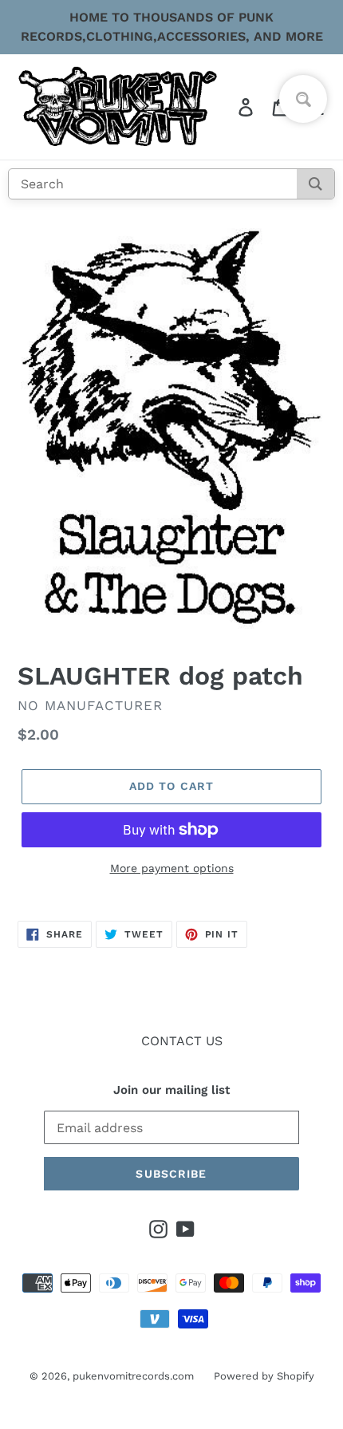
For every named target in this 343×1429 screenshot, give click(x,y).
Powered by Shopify (264, 1376)
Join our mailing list (171, 1090)
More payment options (172, 868)
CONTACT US (182, 1040)
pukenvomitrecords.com (133, 1376)
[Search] (315, 184)
